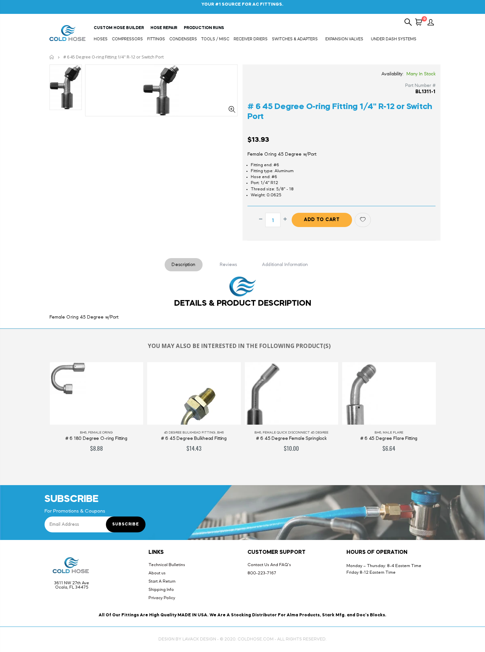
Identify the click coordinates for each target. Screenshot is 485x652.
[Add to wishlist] (363, 220)
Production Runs (204, 28)
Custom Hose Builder (119, 28)
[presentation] (38, 414)
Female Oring (100, 432)
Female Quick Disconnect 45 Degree (295, 432)
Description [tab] (183, 264)
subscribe (125, 524)
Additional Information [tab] (285, 264)
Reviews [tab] (228, 264)
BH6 (83, 432)
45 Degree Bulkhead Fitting (189, 432)
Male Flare (393, 432)
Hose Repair (163, 28)
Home (51, 57)
